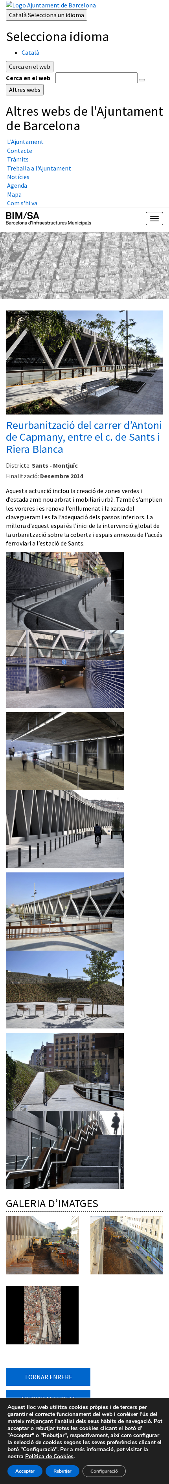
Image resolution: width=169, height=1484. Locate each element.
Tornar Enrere (48, 1377)
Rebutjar (62, 1471)
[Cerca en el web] (142, 80)
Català (46, 15)
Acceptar (25, 1471)
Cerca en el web (28, 78)
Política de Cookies (49, 1456)
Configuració (104, 1471)
